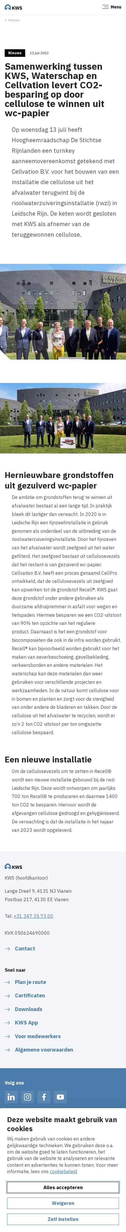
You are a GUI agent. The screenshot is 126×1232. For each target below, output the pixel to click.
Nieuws (14, 20)
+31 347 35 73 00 (33, 916)
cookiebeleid (63, 1171)
